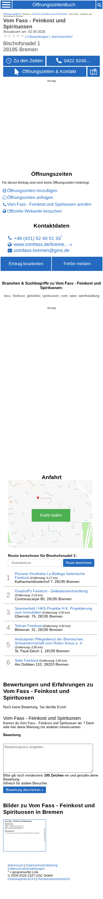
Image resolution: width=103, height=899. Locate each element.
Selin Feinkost (26, 660)
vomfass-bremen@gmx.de (41, 250)
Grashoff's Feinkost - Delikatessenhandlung (51, 591)
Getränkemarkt (48, 14)
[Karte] (93, 72)
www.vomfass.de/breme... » (43, 244)
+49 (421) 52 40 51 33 (37, 238)
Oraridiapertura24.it (22, 879)
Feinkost (36, 14)
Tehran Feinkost (28, 626)
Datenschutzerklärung (42, 865)
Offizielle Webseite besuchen (34, 211)
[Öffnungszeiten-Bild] (24, 850)
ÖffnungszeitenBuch (53, 4)
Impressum (16, 865)
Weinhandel (62, 14)
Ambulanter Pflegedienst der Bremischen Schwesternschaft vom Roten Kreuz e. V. (49, 641)
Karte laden (51, 515)
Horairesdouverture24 (54, 879)
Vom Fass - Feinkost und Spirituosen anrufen (49, 204)
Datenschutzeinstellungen (26, 868)
